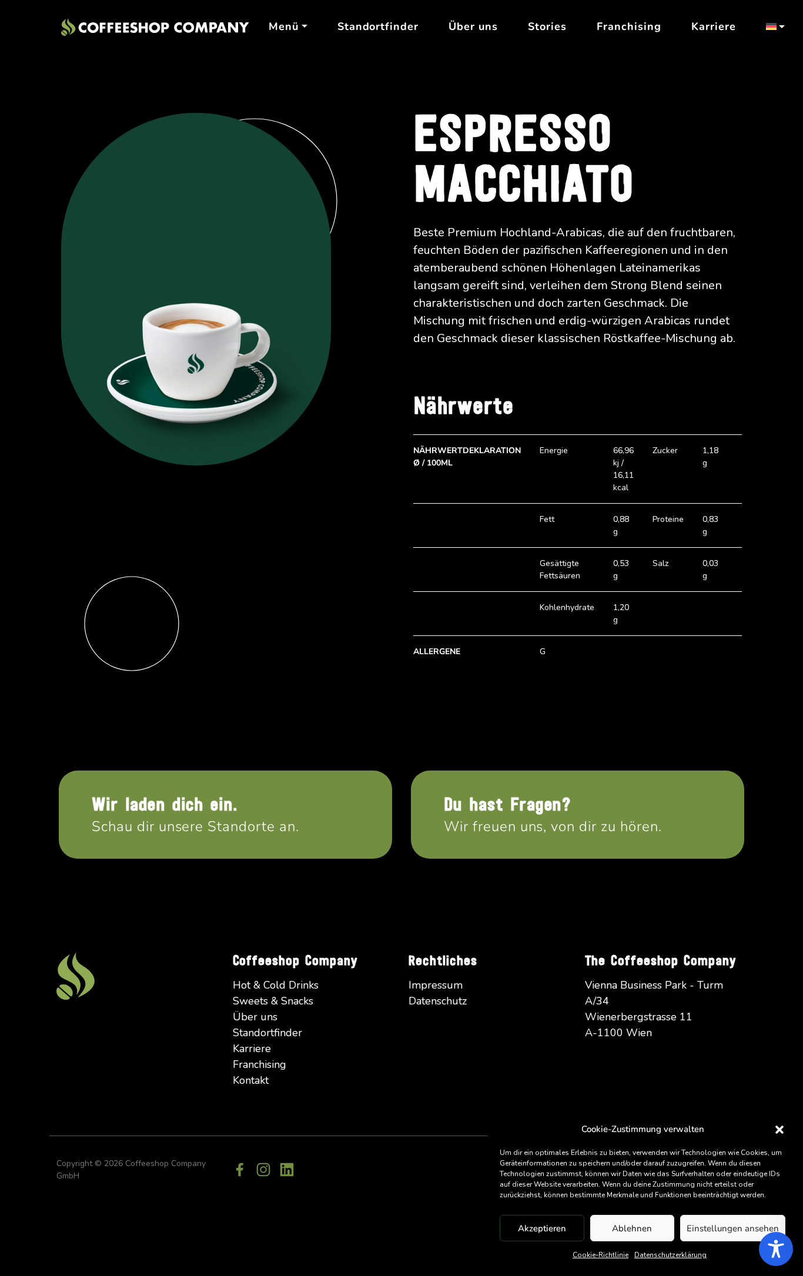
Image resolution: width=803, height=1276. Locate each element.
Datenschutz (438, 1001)
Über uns (473, 26)
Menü (284, 26)
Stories (547, 26)
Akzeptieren (542, 1228)
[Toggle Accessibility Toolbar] (776, 1249)
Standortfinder (378, 26)
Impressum (436, 985)
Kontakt (251, 1080)
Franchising (629, 26)
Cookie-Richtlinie (600, 1255)
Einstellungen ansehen (733, 1228)
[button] (779, 1129)
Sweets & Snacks (273, 1001)
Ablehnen (632, 1228)
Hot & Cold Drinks (276, 985)
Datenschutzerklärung (670, 1255)
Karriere (713, 26)
